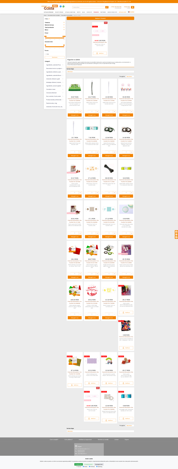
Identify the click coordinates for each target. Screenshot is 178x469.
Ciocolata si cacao (50, 89)
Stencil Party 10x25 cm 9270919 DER (91, 184)
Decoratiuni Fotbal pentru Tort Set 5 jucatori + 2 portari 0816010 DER (75, 104)
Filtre (47, 19)
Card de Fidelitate (112, 12)
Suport (127, 439)
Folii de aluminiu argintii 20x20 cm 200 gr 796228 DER (75, 307)
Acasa (45, 15)
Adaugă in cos (74, 115)
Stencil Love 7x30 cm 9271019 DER (100, 44)
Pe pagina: (122, 76)
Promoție (96, 12)
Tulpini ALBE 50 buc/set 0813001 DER (74, 143)
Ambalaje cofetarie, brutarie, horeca (55, 82)
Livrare (116, 439)
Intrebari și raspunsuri (85, 439)
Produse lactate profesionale (53, 99)
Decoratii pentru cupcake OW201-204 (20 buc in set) (109, 374)
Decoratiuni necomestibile (67, 15)
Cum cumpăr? (54, 439)
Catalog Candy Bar (70, 12)
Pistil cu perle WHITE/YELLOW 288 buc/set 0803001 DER (126, 375)
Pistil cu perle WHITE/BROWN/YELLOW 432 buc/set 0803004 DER (126, 305)
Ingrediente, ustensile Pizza (53, 65)
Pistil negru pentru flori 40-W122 (109, 184)
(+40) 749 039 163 (81, 451)
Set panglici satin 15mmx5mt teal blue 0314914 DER (126, 410)
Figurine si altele (77, 15)
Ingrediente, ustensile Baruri (53, 75)
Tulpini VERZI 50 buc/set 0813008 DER (92, 103)
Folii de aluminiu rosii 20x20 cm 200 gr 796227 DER (74, 265)
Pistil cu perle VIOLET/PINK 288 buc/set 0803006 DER (126, 265)
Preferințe (92, 466)
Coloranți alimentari (51, 93)
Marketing (100, 466)
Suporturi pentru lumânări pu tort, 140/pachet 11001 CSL (126, 339)
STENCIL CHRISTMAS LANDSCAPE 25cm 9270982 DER (92, 307)
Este (48, 54)
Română (132, 12)
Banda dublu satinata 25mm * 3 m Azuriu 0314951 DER (92, 143)
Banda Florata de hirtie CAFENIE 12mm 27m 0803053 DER (126, 144)
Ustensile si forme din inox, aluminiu (55, 106)
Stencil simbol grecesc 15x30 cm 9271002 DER (92, 374)
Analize (85, 466)
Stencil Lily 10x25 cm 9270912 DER (92, 224)
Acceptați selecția (88, 464)
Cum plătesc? (68, 439)
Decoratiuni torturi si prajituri (54, 15)
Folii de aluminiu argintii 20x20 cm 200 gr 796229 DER (92, 266)
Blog (83, 12)
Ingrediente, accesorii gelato (53, 86)
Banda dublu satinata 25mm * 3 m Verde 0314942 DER (126, 184)
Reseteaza (54, 57)
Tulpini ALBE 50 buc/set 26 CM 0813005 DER (109, 103)
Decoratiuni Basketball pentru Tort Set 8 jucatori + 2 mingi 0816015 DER (126, 104)
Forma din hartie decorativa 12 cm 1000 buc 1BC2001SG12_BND (126, 225)
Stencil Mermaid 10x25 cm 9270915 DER (109, 224)
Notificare (101, 53)
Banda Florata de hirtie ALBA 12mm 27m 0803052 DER (109, 412)
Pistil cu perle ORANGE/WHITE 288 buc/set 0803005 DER (74, 185)
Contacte (89, 12)
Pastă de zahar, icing (51, 103)
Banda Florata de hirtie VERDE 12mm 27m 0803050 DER (109, 144)
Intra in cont (122, 12)
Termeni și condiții (103, 439)
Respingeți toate (99, 464)
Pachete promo (59, 12)
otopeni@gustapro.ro (82, 453)
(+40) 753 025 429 (116, 6)
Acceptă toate (78, 464)
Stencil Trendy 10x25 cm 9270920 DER (109, 306)
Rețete (79, 12)
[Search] (106, 7)
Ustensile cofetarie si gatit (53, 79)
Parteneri (103, 12)
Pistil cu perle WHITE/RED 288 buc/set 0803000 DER (74, 224)
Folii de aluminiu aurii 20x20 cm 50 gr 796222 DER (74, 376)
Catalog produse (48, 12)
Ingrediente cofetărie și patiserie (54, 72)
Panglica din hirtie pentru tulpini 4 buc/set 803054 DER (109, 266)
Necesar (79, 466)
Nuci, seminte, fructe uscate (53, 96)
